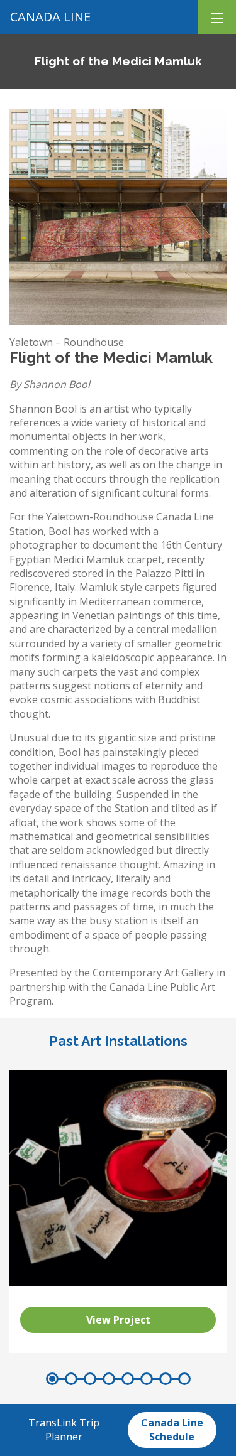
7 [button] (165, 1379)
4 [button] (109, 1379)
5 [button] (128, 1379)
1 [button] (52, 1379)
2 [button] (71, 1379)
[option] (118, 1211)
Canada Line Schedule (172, 1429)
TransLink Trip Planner (63, 1429)
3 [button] (90, 1379)
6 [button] (146, 1379)
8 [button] (184, 1379)
